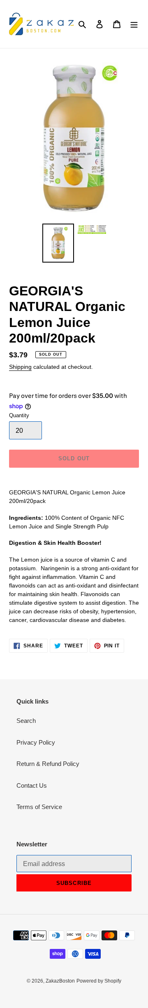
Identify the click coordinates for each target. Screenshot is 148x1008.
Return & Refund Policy (47, 763)
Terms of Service (39, 806)
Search (26, 720)
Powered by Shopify (98, 981)
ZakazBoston (60, 981)
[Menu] (134, 24)
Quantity (19, 415)
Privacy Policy (35, 742)
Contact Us (31, 785)
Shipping (20, 366)
